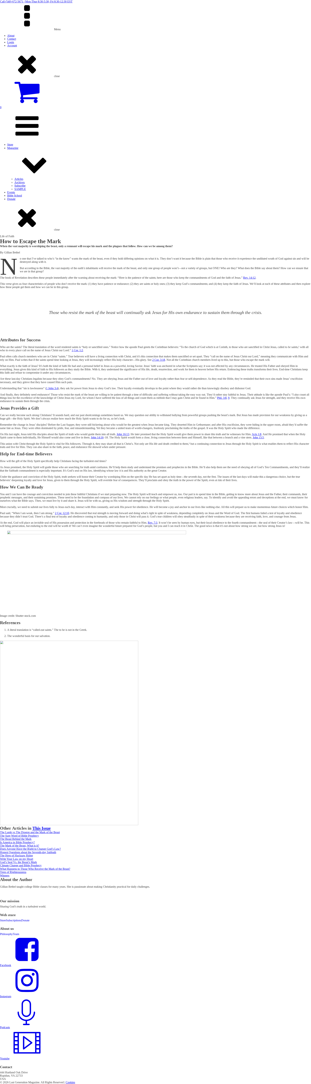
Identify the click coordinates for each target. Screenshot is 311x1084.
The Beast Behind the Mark (15, 838)
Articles (18, 178)
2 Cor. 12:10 (62, 513)
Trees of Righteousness (13, 872)
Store (10, 144)
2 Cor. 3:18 (158, 359)
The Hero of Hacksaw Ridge (16, 855)
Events (11, 192)
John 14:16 (97, 437)
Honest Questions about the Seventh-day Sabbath (28, 852)
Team (16, 934)
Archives (19, 182)
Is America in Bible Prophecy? (17, 842)
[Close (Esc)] (307, 4)
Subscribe (20, 185)
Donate (11, 198)
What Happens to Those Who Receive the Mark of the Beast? (35, 868)
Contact (11, 38)
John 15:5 (258, 437)
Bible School (14, 195)
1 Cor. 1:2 (77, 350)
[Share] (299, 4)
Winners (4, 875)
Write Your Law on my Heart (16, 858)
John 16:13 (123, 434)
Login (10, 42)
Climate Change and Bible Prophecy (21, 865)
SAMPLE (20, 189)
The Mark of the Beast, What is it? (19, 845)
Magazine (12, 148)
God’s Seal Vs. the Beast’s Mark (18, 862)
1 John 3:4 (52, 388)
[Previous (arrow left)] (6, 542)
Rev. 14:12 (249, 277)
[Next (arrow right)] (304, 542)
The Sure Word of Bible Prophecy (19, 835)
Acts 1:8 (256, 434)
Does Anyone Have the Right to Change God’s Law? (30, 848)
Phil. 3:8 (222, 397)
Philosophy (6, 934)
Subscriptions (13, 920)
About (10, 35)
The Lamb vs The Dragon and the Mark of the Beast (30, 832)
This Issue (41, 828)
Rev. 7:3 (152, 522)
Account (12, 45)
